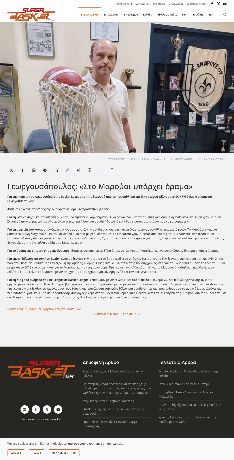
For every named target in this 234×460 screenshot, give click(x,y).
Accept (16, 452)
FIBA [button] (184, 14)
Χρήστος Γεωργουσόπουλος (62, 309)
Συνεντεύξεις (142, 3)
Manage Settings (64, 452)
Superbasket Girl (196, 3)
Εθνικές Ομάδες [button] (167, 14)
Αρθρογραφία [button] (124, 3)
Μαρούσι (35, 309)
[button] (225, 14)
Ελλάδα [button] (147, 14)
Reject (36, 452)
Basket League (17, 309)
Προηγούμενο (107, 314)
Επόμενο (130, 314)
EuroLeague (110, 14)
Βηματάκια (159, 3)
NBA (210, 14)
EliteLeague (130, 14)
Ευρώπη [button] (198, 14)
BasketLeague (89, 14)
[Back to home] (31, 14)
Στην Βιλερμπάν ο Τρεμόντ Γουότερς (108, 401)
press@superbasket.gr (49, 419)
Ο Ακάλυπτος (176, 3)
